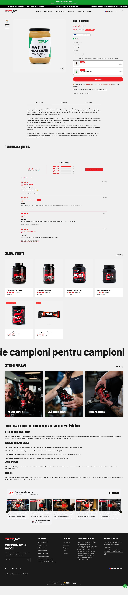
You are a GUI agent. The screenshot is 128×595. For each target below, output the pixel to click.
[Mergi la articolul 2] (7, 27)
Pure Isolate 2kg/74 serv (74, 290)
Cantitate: (75, 50)
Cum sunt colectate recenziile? (30, 242)
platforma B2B (102, 89)
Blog (64, 550)
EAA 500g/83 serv (12, 332)
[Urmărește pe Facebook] (6, 568)
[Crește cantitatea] (81, 54)
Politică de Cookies (43, 556)
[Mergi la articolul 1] (7, 22)
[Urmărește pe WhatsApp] (21, 568)
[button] (76, 26)
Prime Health (48, 11)
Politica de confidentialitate (46, 559)
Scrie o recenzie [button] (94, 170)
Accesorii (71, 11)
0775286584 (107, 548)
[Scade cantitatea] (75, 54)
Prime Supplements (24, 492)
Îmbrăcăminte (59, 11)
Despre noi (80, 11)
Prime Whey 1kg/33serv (44, 290)
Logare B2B (66, 545)
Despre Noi (66, 548)
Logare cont (66, 542)
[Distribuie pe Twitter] (82, 93)
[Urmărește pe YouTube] (13, 568)
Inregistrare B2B (42, 545)
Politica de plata (42, 550)
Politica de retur (42, 548)
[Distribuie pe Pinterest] (85, 93)
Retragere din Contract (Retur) (47, 562)
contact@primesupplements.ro (113, 550)
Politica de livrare (43, 553)
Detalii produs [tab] (88, 102)
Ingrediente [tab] (64, 102)
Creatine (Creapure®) (104, 290)
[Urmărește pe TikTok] (17, 568)
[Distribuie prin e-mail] (88, 93)
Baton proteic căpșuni (44, 332)
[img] (24, 182)
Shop (37, 11)
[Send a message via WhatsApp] (125, 586)
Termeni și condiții (43, 542)
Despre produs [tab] (39, 102)
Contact (89, 11)
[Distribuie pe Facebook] (80, 93)
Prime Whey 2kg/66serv (14, 290)
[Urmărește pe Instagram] (10, 568)
